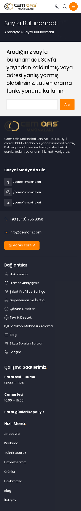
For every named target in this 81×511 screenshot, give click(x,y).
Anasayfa (12, 32)
